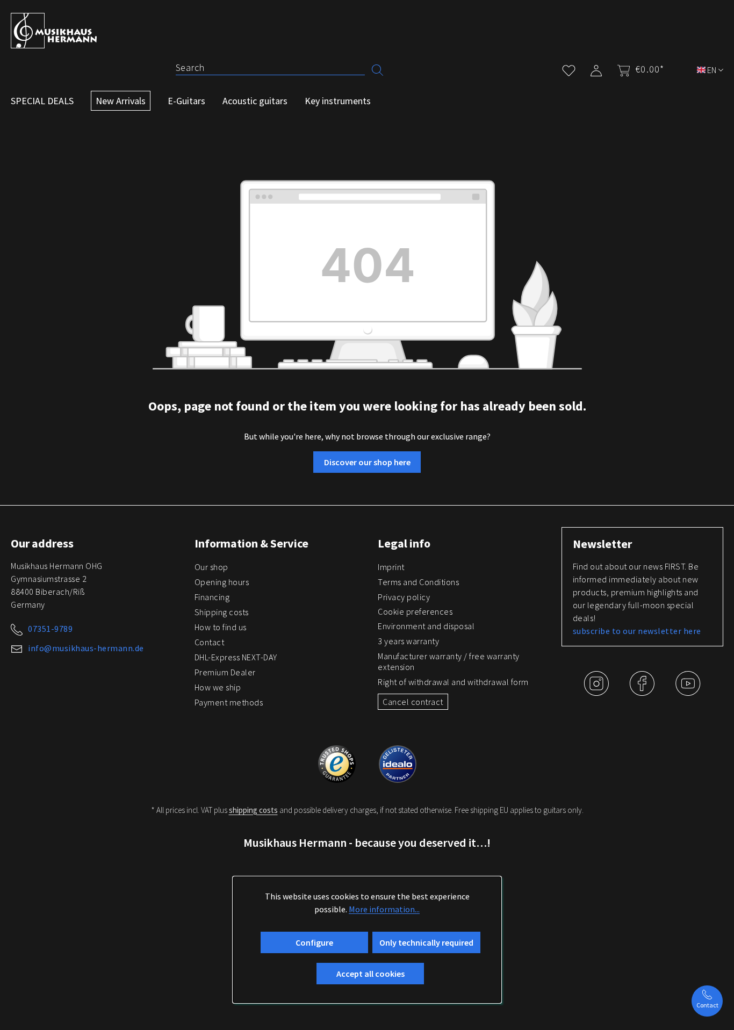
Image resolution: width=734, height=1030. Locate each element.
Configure (314, 942)
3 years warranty (408, 641)
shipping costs (253, 810)
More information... (384, 909)
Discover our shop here (367, 462)
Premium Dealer (225, 672)
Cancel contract (413, 701)
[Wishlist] (568, 68)
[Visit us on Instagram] (597, 691)
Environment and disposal (426, 626)
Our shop (211, 566)
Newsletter (602, 543)
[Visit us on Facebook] (643, 691)
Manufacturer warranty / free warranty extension (449, 661)
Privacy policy (404, 597)
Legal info (404, 543)
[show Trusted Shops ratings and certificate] (337, 762)
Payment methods (229, 702)
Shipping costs (222, 612)
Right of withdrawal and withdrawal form (453, 681)
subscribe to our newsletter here (637, 630)
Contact (210, 642)
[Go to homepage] (54, 30)
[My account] (596, 68)
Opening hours (222, 582)
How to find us (221, 627)
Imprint (391, 566)
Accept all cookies (370, 973)
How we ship (218, 687)
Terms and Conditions (418, 582)
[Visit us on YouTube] (687, 691)
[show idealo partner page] (397, 762)
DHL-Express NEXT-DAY (236, 657)
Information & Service (251, 543)
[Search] (377, 69)
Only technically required (426, 942)
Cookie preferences (415, 611)
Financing (212, 597)
